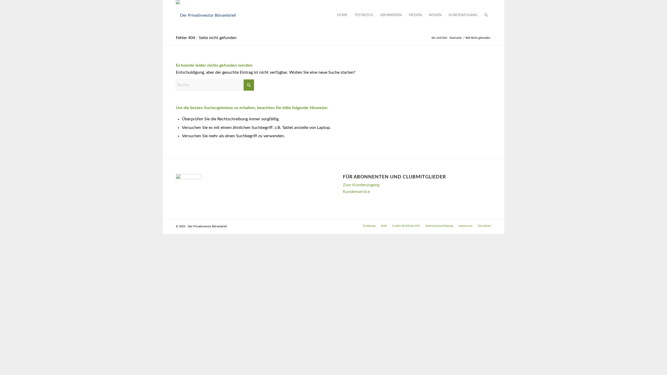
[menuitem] (342, 15)
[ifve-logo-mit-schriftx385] (206, 15)
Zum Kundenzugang (361, 185)
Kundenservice (356, 192)
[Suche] (486, 15)
